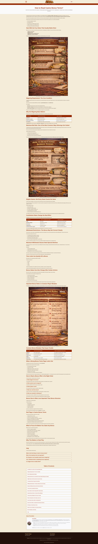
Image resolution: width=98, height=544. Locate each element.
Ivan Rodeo (34, 518)
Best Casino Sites (27, 535)
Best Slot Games (52, 535)
